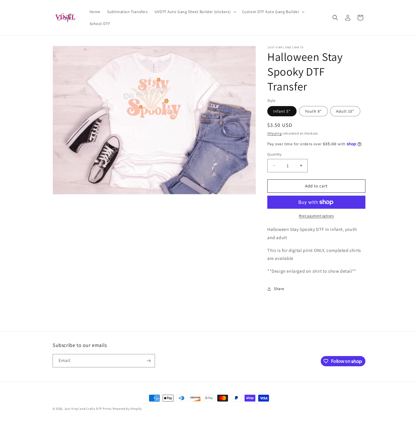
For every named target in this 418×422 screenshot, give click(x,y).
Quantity (274, 154)
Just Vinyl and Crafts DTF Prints (88, 409)
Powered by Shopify (127, 409)
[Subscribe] (148, 360)
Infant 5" (282, 111)
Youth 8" (313, 111)
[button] (195, 12)
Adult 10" (345, 111)
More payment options (316, 216)
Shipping (274, 133)
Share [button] (279, 288)
